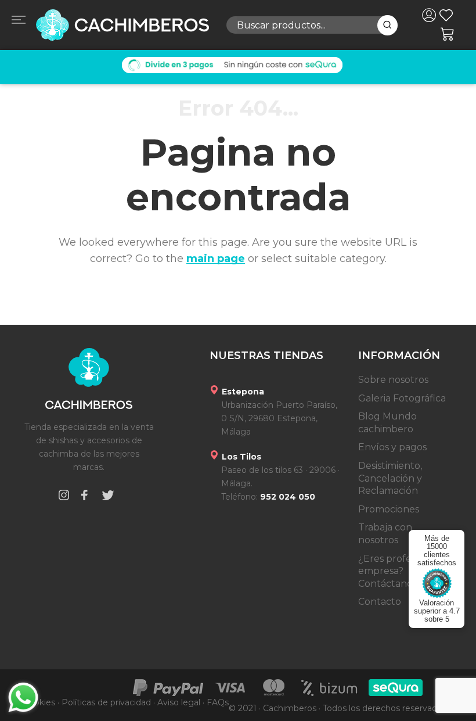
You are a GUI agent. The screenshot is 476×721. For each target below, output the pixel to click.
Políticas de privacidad (106, 702)
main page (215, 258)
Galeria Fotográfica (402, 398)
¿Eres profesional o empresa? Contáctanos (402, 571)
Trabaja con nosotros (385, 534)
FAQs (218, 702)
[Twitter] (108, 497)
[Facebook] (84, 497)
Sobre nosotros (393, 379)
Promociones (388, 509)
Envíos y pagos (392, 447)
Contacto (379, 601)
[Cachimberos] (122, 25)
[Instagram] (64, 497)
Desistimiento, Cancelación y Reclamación (390, 478)
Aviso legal (178, 702)
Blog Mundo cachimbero (387, 423)
